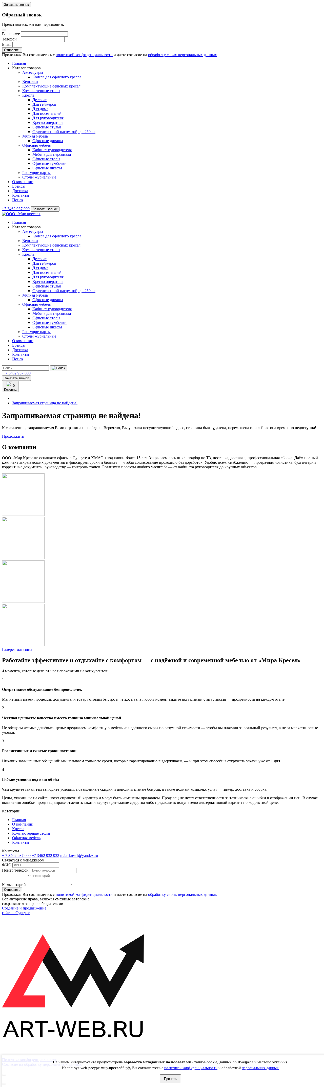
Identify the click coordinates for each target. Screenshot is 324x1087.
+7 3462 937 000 (16, 209)
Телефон (9, 39)
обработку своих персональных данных (182, 55)
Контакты (20, 195)
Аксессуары (32, 72)
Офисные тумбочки (49, 163)
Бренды (18, 186)
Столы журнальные (39, 177)
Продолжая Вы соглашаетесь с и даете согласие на (109, 55)
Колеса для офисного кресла (56, 77)
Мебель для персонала (51, 154)
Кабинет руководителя (52, 150)
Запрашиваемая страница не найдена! (44, 403)
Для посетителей (47, 113)
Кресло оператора (47, 122)
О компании (22, 182)
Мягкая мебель (35, 136)
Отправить (12, 50)
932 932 (45, 855)
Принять (170, 1079)
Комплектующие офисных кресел (51, 86)
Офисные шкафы (47, 168)
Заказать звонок (16, 5)
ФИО (6, 865)
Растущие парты (36, 172)
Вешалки (30, 81)
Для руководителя (48, 118)
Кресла (28, 95)
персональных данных (260, 1068)
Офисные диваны (47, 141)
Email (6, 44)
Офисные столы (46, 159)
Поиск (17, 200)
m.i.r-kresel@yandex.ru (79, 855)
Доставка (20, 191)
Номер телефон (15, 870)
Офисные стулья (46, 127)
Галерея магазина (17, 649)
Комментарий (14, 884)
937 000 (16, 373)
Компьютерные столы (41, 90)
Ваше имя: (11, 34)
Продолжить (13, 436)
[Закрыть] (4, 30)
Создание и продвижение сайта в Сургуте (24, 910)
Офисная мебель (36, 145)
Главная (19, 63)
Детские (39, 100)
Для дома (40, 109)
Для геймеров (44, 104)
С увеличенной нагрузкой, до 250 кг (63, 131)
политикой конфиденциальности (190, 1068)
